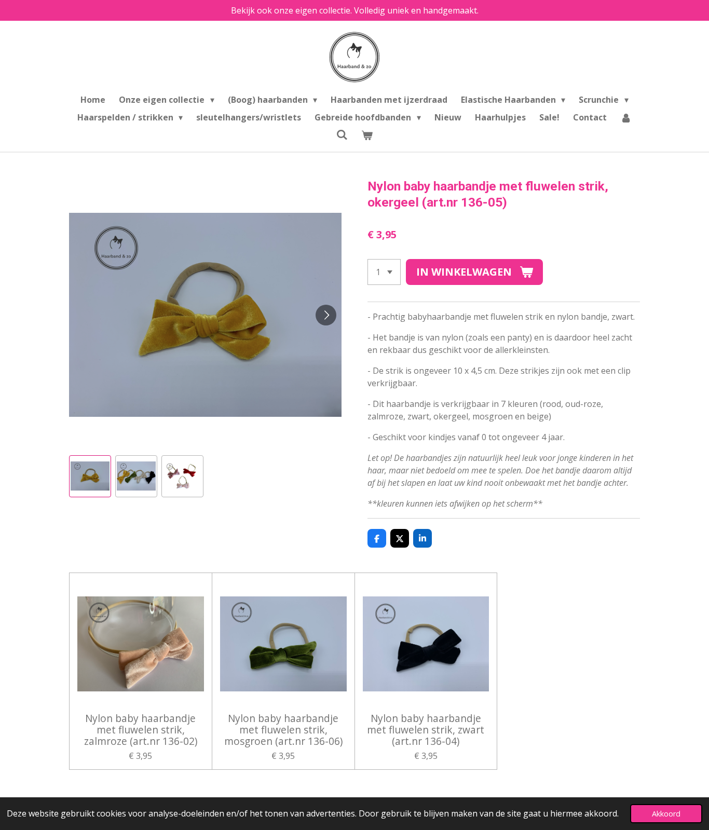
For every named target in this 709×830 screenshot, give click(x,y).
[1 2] (384, 272)
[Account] (625, 117)
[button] (90, 476)
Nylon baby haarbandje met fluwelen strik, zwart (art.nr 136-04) (425, 730)
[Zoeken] (342, 134)
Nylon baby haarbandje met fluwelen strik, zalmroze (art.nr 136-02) (140, 730)
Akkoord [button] (666, 814)
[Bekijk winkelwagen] (366, 135)
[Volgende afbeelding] (326, 315)
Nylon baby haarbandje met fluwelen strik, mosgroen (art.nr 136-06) (283, 730)
